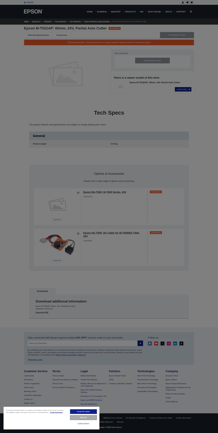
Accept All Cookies (83, 411)
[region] (51, 417)
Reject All (83, 417)
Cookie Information (56, 412)
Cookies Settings (83, 423)
